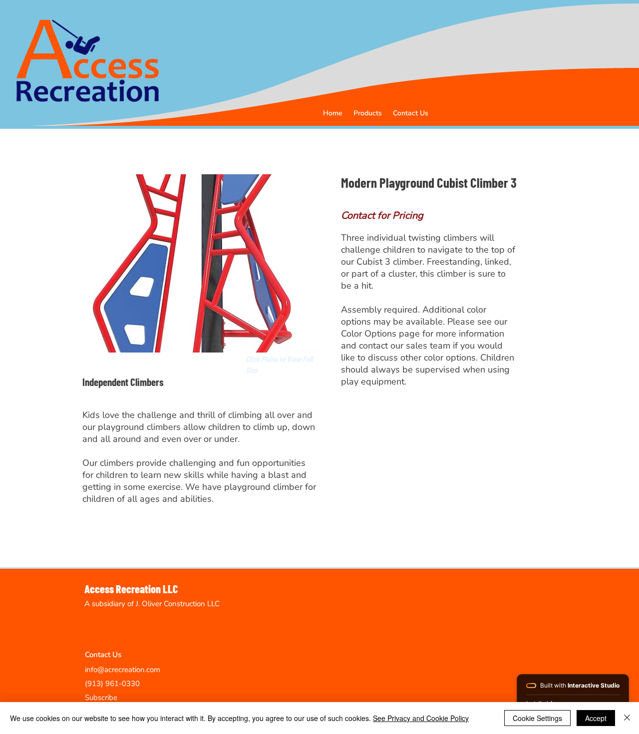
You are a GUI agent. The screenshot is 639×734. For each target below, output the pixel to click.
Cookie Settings (537, 718)
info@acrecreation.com (122, 670)
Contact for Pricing (382, 215)
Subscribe (101, 698)
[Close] (627, 718)
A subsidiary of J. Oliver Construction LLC (152, 604)
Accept (596, 718)
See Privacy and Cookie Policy (421, 718)
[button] (367, 113)
